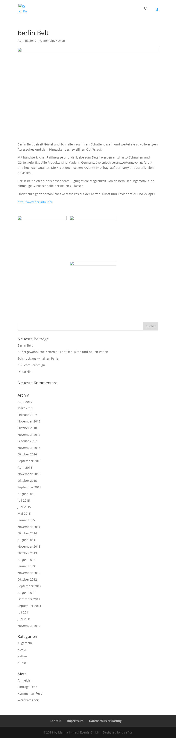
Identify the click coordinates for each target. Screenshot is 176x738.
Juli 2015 (24, 500)
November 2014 (29, 527)
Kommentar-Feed (30, 693)
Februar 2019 (27, 415)
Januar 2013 (26, 566)
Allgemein (47, 41)
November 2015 (29, 474)
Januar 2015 (26, 520)
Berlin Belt (25, 345)
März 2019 (25, 408)
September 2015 (29, 487)
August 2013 (26, 560)
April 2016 (25, 467)
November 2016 (29, 448)
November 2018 (29, 421)
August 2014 (26, 540)
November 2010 (29, 626)
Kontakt (56, 721)
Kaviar (22, 650)
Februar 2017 (27, 441)
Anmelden (25, 680)
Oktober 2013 (27, 553)
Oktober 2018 (27, 428)
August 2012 (26, 593)
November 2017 (29, 435)
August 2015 (26, 494)
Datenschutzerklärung (105, 721)
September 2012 (29, 586)
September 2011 (29, 606)
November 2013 (29, 546)
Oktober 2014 (27, 533)
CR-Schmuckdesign (31, 365)
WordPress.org (28, 700)
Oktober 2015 (27, 481)
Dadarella (25, 372)
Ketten (60, 41)
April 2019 (25, 402)
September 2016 (29, 461)
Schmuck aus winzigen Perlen (39, 358)
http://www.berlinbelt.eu (35, 202)
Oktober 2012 (27, 579)
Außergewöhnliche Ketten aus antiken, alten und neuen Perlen (63, 352)
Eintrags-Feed (27, 687)
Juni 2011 (24, 619)
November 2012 (29, 573)
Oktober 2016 (27, 454)
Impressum (75, 721)
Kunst (22, 663)
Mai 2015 (24, 513)
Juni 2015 (24, 507)
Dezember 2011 (29, 599)
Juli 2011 (24, 612)
